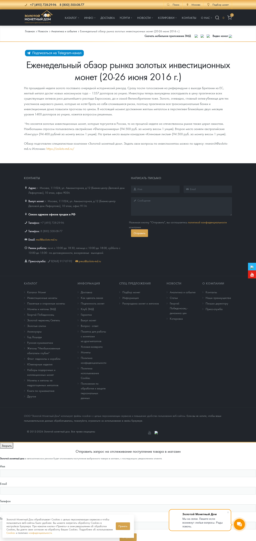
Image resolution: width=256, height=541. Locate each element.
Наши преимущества (218, 297)
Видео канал (221, 35)
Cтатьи (174, 297)
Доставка (86, 292)
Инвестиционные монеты (42, 297)
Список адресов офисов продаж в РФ (51, 214)
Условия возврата (92, 346)
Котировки (176, 318)
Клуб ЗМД (87, 309)
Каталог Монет (36, 292)
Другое (31, 396)
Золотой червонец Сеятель (43, 320)
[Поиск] (217, 17)
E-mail (3, 483)
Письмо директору (217, 303)
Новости (174, 283)
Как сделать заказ (92, 297)
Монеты (86, 352)
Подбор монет (131, 292)
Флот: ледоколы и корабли (43, 358)
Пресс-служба (214, 309)
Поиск (176, 4)
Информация (89, 283)
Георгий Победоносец (40, 314)
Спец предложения (135, 283)
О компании (213, 283)
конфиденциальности (40, 532)
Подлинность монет (92, 303)
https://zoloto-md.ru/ (60, 148)
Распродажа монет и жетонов (140, 303)
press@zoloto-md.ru (90, 261)
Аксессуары (34, 331)
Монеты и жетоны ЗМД (41, 309)
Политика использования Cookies (90, 373)
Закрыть (7, 445)
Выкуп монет (88, 320)
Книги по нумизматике (40, 390)
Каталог (30, 283)
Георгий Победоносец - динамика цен (179, 308)
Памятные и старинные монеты (46, 303)
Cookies (10, 532)
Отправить (139, 233)
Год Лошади (34, 337)
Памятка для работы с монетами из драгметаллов (93, 336)
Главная (30, 31)
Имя (2, 466)
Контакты (211, 292)
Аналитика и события (182, 292)
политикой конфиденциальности (207, 222)
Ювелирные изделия (39, 364)
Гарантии (86, 314)
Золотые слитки (36, 325)
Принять (122, 526)
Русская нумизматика (40, 342)
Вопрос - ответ (89, 325)
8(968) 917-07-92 (61, 261)
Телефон (5, 501)
